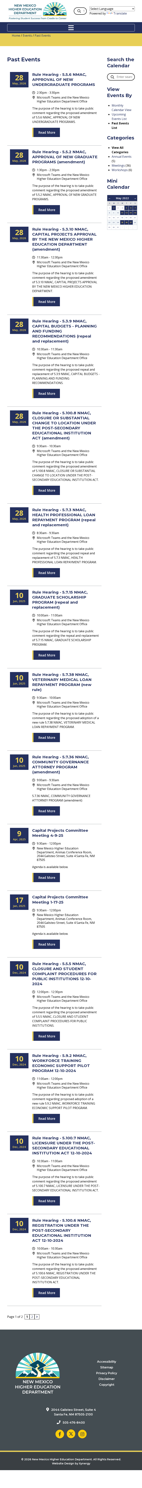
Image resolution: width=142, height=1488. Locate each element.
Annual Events (121, 157)
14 (135, 213)
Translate (120, 13)
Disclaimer (107, 1379)
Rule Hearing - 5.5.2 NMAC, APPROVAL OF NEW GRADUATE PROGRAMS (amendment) (64, 157)
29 (109, 227)
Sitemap (106, 1367)
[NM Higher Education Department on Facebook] (59, 1434)
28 (135, 222)
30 (114, 227)
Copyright (106, 1384)
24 (118, 222)
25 (122, 222)
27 (131, 222)
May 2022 (122, 198)
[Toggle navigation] (71, 27)
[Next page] (37, 1316)
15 (109, 217)
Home (16, 35)
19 (126, 217)
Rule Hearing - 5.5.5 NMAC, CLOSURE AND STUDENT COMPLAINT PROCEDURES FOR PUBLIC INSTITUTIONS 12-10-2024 (64, 973)
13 (131, 213)
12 (126, 213)
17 (118, 217)
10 (118, 213)
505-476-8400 (74, 1422)
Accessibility (106, 1361)
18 (122, 217)
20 (131, 217)
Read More (46, 132)
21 (135, 217)
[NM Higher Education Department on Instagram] (82, 1434)
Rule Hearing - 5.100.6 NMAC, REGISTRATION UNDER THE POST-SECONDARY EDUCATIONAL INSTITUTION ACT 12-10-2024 (61, 1230)
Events (27, 35)
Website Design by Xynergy (71, 1463)
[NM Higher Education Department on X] (71, 1433)
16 (114, 217)
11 (122, 213)
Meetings (118, 165)
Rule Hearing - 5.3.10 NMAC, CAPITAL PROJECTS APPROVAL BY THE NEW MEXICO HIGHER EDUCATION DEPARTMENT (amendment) (64, 239)
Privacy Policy (106, 1373)
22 (109, 222)
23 (114, 222)
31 (118, 227)
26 (126, 222)
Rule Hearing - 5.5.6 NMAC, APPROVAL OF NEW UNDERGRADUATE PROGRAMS (63, 79)
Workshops (120, 170)
